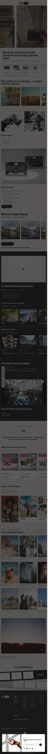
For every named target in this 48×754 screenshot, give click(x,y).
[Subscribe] (40, 744)
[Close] (42, 736)
